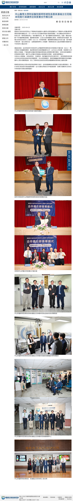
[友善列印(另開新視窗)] (71, 21)
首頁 (15, 10)
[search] (58, 2)
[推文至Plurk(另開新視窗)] (62, 21)
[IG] (67, 2)
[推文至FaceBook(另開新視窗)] (57, 21)
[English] (70, 2)
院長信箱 (52, 497)
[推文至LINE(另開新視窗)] (65, 21)
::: (6, 9)
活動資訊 (69, 164)
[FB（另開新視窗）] (65, 2)
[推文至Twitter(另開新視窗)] (60, 21)
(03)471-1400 (25, 500)
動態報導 (26, 10)
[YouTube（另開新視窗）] (62, 2)
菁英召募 (69, 156)
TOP (69, 168)
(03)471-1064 (35, 500)
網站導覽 (45, 497)
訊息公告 (20, 10)
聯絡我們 (69, 152)
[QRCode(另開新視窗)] (68, 21)
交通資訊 (60, 497)
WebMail (69, 499)
